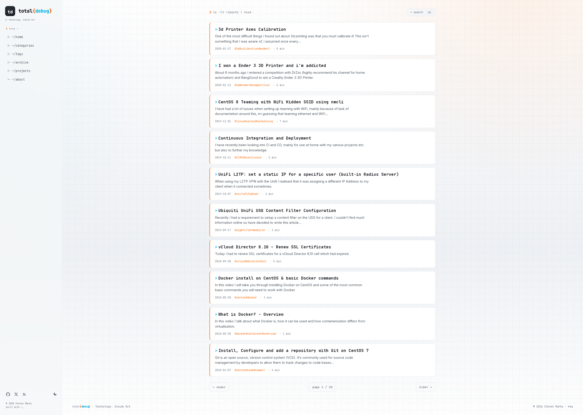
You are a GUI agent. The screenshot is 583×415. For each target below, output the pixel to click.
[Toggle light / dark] (55, 394)
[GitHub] (8, 394)
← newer (219, 387)
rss (570, 406)
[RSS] (24, 394)
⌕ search (420, 12)
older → (425, 387)
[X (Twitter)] (16, 394)
